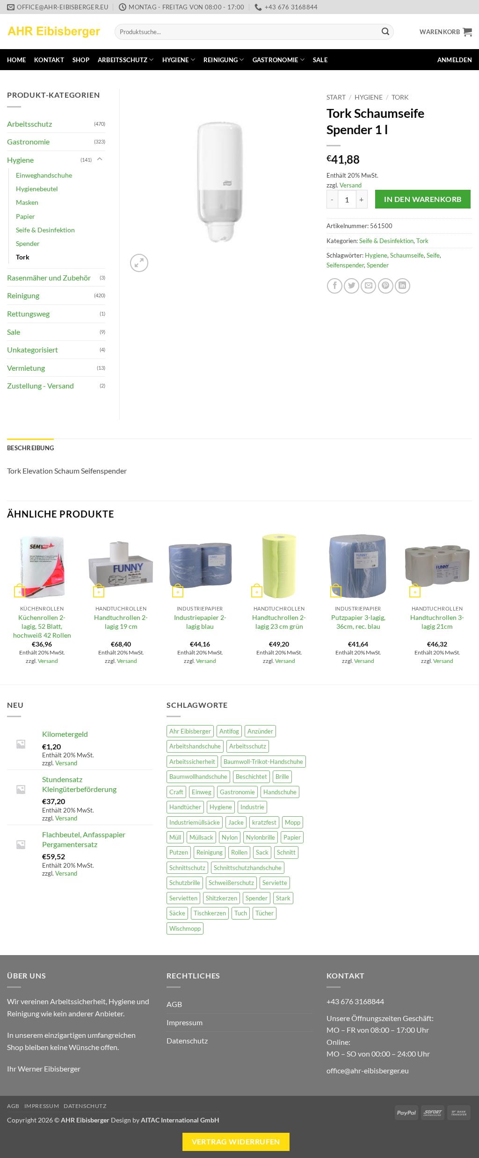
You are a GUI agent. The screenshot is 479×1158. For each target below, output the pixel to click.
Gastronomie (275, 60)
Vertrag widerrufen (236, 1141)
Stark (283, 898)
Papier (25, 216)
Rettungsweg (28, 313)
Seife (433, 255)
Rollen (239, 852)
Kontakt (49, 60)
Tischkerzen (210, 913)
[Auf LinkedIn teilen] (402, 286)
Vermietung (26, 367)
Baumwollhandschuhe (198, 776)
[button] (446, 32)
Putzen (178, 852)
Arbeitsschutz (122, 60)
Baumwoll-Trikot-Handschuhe (263, 761)
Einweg (201, 792)
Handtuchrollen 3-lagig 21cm (437, 621)
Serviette (274, 882)
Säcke (177, 913)
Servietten (183, 898)
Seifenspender (345, 265)
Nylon (230, 837)
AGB (174, 1004)
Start (336, 97)
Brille (282, 776)
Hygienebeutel (37, 189)
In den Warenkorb (422, 199)
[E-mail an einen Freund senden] (368, 286)
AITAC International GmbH (180, 1120)
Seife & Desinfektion (386, 241)
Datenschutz (187, 1040)
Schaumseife (407, 255)
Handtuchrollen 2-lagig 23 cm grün (279, 621)
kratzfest (264, 822)
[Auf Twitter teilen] (351, 286)
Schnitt (286, 852)
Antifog (229, 731)
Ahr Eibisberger (190, 731)
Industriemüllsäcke (194, 822)
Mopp (292, 822)
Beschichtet (251, 776)
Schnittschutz (187, 867)
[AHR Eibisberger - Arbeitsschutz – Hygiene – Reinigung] (54, 31)
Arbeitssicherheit (192, 761)
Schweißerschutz (231, 882)
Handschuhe (280, 792)
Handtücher (185, 807)
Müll (175, 837)
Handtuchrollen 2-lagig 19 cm (121, 621)
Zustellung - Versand (40, 385)
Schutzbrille (184, 882)
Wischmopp (185, 928)
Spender (378, 265)
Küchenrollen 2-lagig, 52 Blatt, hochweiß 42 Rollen (42, 626)
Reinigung (220, 60)
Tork (400, 97)
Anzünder (260, 731)
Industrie (252, 807)
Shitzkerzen (221, 898)
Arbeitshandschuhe (195, 746)
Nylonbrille (260, 837)
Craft (176, 792)
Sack (262, 852)
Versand (351, 185)
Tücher (264, 913)
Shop (81, 60)
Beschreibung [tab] (30, 448)
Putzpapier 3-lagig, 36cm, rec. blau (358, 621)
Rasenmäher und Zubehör (49, 277)
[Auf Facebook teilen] (334, 286)
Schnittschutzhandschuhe (248, 867)
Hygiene (175, 60)
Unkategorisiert (32, 349)
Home (16, 60)
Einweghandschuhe (44, 175)
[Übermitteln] (385, 32)
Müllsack (201, 837)
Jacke (236, 822)
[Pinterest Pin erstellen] (385, 286)
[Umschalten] (99, 159)
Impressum (185, 1022)
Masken (27, 202)
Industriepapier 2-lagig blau (200, 621)
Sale (320, 60)
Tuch (240, 913)
